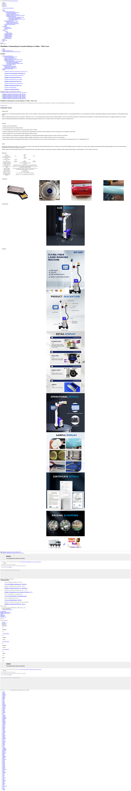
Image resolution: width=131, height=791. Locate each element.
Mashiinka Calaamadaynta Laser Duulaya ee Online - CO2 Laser (13, 552)
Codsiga (1, 614)
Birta (7, 31)
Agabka (6, 25)
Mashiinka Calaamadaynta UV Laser (13, 14)
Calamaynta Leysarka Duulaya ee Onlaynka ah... (15, 73)
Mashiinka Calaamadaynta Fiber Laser (13, 12)
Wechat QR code (3, 616)
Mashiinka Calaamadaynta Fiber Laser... (13, 77)
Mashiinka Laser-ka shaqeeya (11, 16)
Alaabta (3, 10)
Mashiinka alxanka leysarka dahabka (12, 21)
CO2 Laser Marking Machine (11, 13)
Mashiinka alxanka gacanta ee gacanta (13, 23)
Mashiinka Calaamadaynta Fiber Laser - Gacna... (15, 604)
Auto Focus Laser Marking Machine (12, 62)
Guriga (3, 9)
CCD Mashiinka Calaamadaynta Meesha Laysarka (15, 63)
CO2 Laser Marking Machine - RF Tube (13, 600)
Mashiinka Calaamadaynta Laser (10, 11)
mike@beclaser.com (5, 641)
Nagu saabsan (4, 26)
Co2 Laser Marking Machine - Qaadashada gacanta (16, 596)
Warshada (6, 29)
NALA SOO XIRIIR (3, 620)
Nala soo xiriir (4, 40)
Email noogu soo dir (3, 105)
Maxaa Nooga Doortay (8, 28)
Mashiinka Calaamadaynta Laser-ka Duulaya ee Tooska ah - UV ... (19, 592)
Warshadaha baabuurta (8, 38)
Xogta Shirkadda (7, 27)
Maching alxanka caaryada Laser (12, 22)
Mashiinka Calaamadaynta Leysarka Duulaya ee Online (16, 15)
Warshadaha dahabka (8, 35)
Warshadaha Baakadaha (8, 36)
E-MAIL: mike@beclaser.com (13, 0)
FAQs (3, 41)
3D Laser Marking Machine (13, 19)
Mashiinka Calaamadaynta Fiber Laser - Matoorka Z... (16, 588)
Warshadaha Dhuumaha (8, 34)
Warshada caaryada (8, 37)
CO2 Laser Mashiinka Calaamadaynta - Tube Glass (15, 584)
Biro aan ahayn (9, 32)
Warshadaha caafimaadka (9, 33)
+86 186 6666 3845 (5, 633)
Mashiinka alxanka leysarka (9, 20)
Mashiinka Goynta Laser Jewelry (10, 24)
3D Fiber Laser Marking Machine (12, 89)
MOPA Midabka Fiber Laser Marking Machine (16, 17)
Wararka (3, 39)
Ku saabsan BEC (3, 611)
